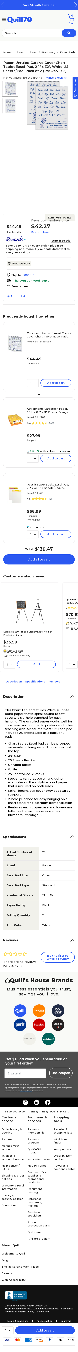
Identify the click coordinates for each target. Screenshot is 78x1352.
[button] (75, 4)
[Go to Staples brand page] (39, 1026)
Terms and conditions (38, 1084)
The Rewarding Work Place (20, 1266)
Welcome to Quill (13, 1253)
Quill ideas (34, 1232)
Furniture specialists (35, 1214)
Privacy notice (44, 1321)
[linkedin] (36, 1102)
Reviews (54, 681)
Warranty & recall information (13, 1187)
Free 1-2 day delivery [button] (18, 655)
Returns (7, 1139)
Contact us (9, 1205)
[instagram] (25, 1102)
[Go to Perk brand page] (20, 1026)
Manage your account (10, 1147)
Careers (7, 1273)
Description (14, 681)
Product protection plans (39, 1223)
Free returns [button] (19, 286)
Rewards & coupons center (64, 1167)
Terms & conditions (17, 1321)
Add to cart (45, 1330)
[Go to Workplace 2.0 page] (48, 1040)
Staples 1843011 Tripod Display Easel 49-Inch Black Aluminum (27, 633)
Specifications (35, 681)
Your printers (62, 1149)
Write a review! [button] (56, 77)
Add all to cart (39, 559)
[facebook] (48, 1102)
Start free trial (61, 240)
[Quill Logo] (19, 19)
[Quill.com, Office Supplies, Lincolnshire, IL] (16, 1296)
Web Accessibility (13, 1279)
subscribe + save (39, 1159)
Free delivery (21, 263)
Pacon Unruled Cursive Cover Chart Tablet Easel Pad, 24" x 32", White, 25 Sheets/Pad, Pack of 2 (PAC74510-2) (49, 334)
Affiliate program (39, 1238)
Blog (5, 1260)
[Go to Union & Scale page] (29, 1040)
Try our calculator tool (50, 249)
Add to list (18, 296)
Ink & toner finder (61, 1141)
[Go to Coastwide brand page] (39, 1011)
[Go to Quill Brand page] (20, 1011)
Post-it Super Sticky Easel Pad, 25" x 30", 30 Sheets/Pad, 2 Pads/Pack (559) (48, 486)
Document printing (35, 1190)
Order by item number (63, 1157)
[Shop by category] (4, 19)
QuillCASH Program (34, 1150)
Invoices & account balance (13, 1157)
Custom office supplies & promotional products (37, 1177)
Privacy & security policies (12, 1197)
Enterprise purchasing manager (35, 1202)
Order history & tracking (12, 1131)
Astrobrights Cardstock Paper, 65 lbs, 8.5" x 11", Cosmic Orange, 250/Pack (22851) (48, 410)
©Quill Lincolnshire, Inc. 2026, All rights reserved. (32, 1308)
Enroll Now (40, 232)
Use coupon (61, 1073)
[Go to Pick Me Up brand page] (58, 1011)
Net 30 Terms (37, 1165)
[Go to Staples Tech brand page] (58, 1026)
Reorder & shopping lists (63, 1131)
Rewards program (34, 1141)
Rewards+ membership (36, 1131)
